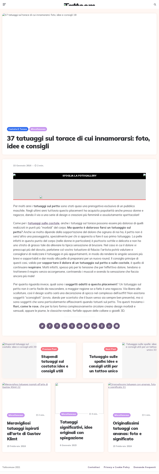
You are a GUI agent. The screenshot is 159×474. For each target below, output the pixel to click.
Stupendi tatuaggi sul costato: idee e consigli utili (54, 363)
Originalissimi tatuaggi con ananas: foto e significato (127, 431)
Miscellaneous (38, 129)
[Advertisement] (79, 186)
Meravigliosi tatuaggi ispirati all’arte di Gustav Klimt (24, 431)
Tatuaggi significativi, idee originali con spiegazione (76, 429)
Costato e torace (18, 129)
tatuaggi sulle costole (43, 223)
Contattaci (94, 467)
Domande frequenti (145, 467)
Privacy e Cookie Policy (117, 467)
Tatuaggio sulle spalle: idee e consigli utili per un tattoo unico (103, 363)
